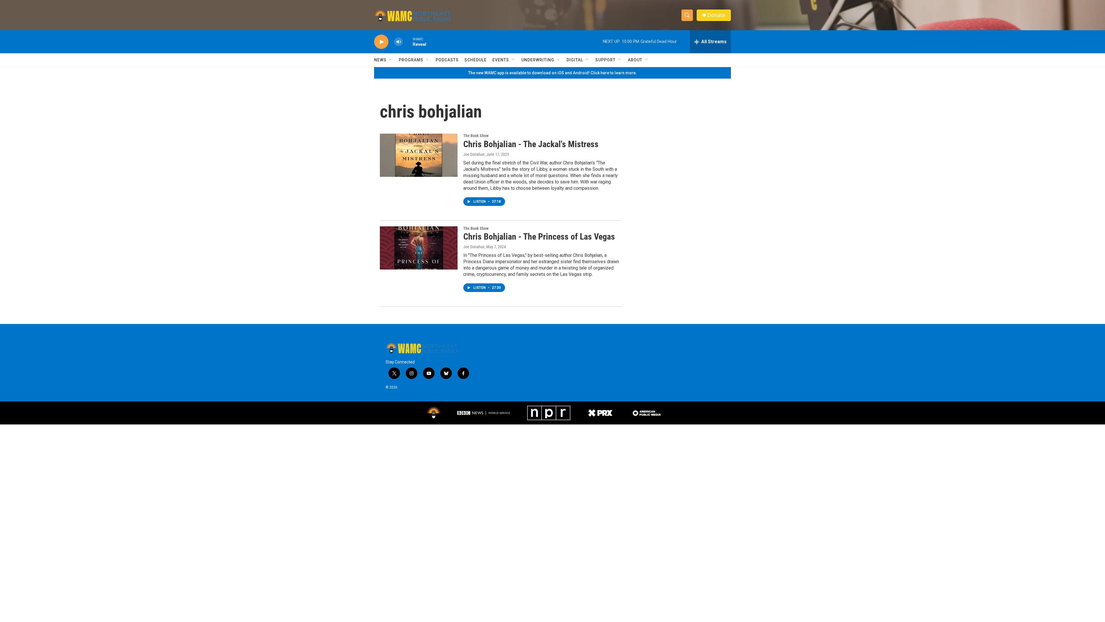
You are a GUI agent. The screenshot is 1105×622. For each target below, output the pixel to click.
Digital (575, 60)
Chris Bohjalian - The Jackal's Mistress (531, 144)
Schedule (475, 60)
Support (605, 60)
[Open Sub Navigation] (390, 60)
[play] (381, 42)
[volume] (398, 41)
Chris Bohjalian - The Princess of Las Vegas (539, 237)
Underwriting (537, 60)
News (380, 60)
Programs (411, 60)
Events (500, 60)
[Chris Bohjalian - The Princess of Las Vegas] (419, 248)
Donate (716, 15)
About (635, 60)
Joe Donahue (474, 154)
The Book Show (476, 135)
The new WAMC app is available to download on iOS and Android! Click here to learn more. (552, 73)
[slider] (408, 42)
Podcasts (447, 60)
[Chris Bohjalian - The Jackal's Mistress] (419, 155)
